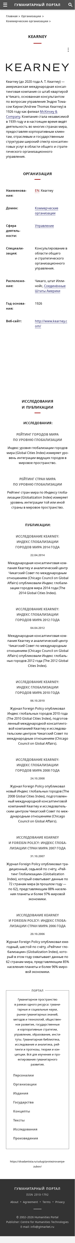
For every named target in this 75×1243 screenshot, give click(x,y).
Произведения (25, 1138)
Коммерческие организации (27, 21)
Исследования (25, 1129)
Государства (23, 1102)
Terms (46, 1202)
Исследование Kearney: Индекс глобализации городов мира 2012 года (37, 614)
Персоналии (23, 1075)
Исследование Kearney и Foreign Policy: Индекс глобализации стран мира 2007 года (38, 842)
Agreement (30, 1202)
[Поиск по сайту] (70, 5)
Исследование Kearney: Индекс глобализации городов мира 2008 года (37, 765)
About (14, 1202)
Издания (20, 1093)
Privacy (60, 1202)
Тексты (19, 1120)
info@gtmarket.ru (42, 1227)
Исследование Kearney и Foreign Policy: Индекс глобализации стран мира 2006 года (38, 920)
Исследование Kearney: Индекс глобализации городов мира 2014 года (37, 541)
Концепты (21, 1111)
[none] (5, 5)
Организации (31, 16)
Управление (44, 225)
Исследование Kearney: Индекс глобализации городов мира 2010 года (37, 687)
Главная (12, 16)
